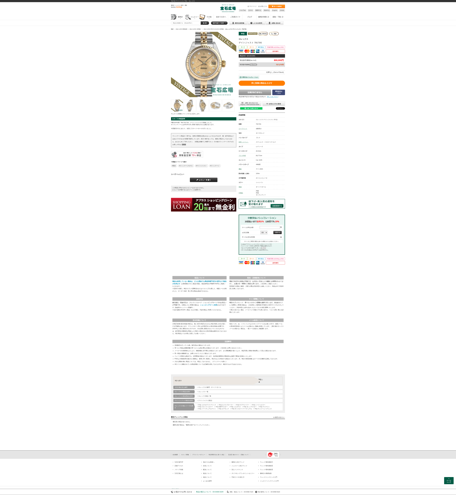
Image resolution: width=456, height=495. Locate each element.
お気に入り (263, 6)
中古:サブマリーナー (242, 405)
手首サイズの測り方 (238, 477)
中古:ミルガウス (235, 407)
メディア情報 (179, 469)
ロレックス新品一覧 (204, 396)
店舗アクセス (179, 466)
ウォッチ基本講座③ (266, 469)
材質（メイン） (244, 142)
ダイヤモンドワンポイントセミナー (243, 473)
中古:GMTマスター (222, 407)
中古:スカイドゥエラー (205, 407)
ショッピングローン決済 (208, 305)
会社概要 (175, 454)
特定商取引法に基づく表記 (216, 454)
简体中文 (267, 10)
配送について (207, 469)
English (274, 10)
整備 (240, 187)
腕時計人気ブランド (238, 462)
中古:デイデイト (264, 407)
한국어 (250, 10)
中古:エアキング (223, 409)
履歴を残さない (280, 417)
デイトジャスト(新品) (205, 400)
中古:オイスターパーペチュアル (242, 409)
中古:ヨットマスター (250, 407)
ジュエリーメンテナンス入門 (269, 481)
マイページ (252, 6)
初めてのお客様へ (208, 462)
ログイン (191, 190)
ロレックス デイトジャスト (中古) (267, 119)
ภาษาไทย (243, 10)
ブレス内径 (242, 155)
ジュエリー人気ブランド (239, 466)
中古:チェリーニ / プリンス (263, 409)
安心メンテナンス (237, 469)
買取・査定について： (237, 492)
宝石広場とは (179, 473)
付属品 (241, 193)
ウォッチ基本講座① (266, 462)
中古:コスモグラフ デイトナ (207, 405)
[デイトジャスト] (177, 106)
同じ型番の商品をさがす (261, 83)
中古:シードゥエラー (258, 405)
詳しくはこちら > (272, 97)
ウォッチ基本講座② (266, 466)
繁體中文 (258, 10)
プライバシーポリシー (198, 454)
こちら (184, 144)
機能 (240, 169)
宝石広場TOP (179, 462)
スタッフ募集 (185, 454)
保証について (207, 477)
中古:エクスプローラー (226, 405)
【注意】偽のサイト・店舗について (238, 454)
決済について (207, 466)
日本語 (282, 10)
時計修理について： (264, 492)
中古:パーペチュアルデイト (207, 409)
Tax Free (253, 64)
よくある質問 (207, 481)
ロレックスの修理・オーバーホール (209, 387)
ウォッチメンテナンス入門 (268, 477)
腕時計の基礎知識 (265, 473)
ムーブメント (243, 128)
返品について (207, 473)
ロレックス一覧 (203, 392)
